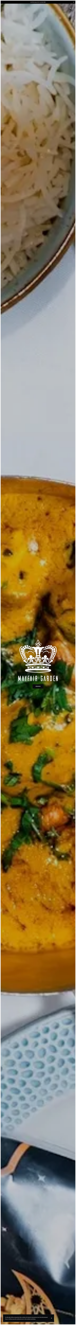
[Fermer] (51, 1318)
